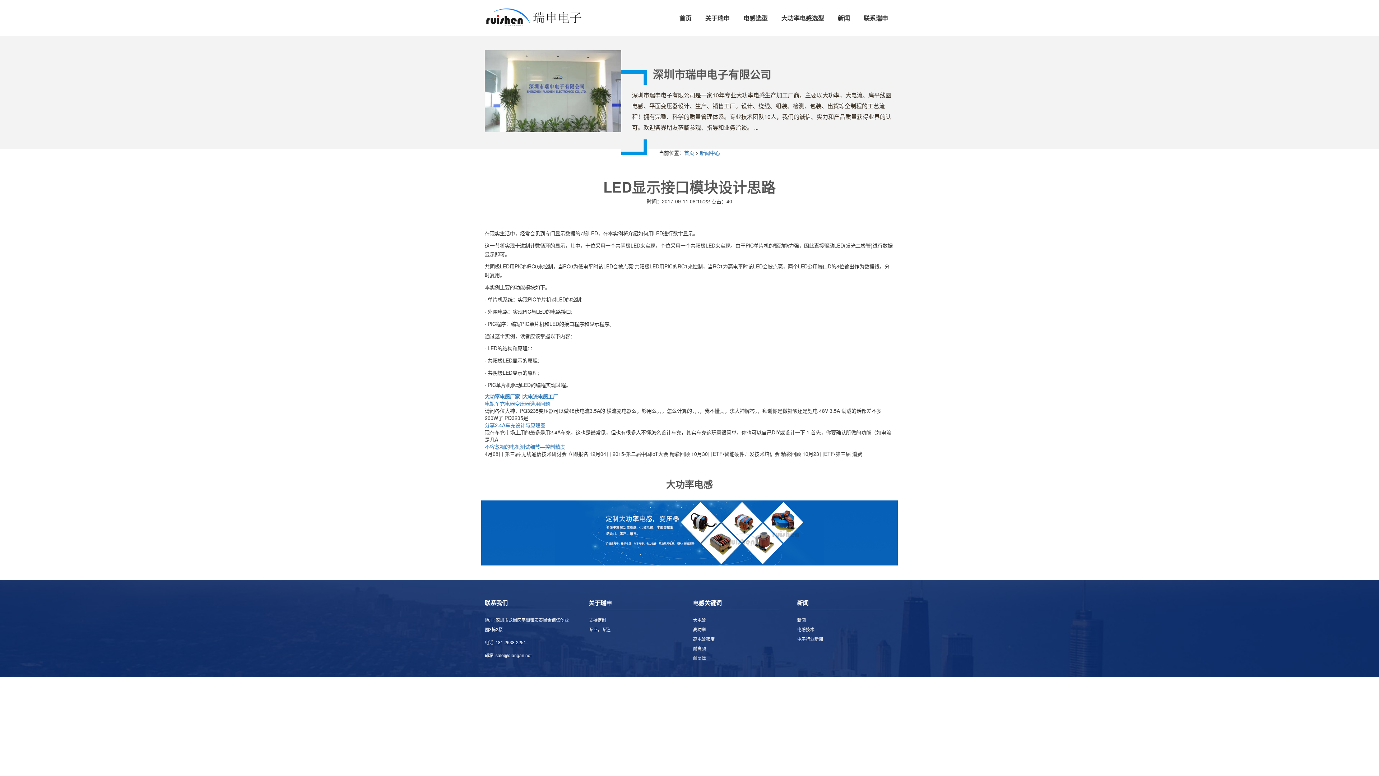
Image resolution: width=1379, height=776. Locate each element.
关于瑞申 (717, 18)
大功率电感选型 (802, 18)
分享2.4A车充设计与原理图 (515, 425)
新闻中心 (710, 152)
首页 (685, 18)
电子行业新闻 (810, 639)
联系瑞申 (876, 18)
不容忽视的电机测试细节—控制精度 (525, 446)
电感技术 (805, 629)
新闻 (844, 18)
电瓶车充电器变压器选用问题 (517, 403)
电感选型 (755, 18)
